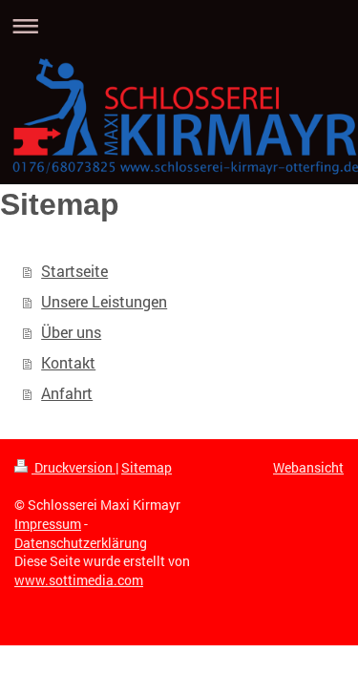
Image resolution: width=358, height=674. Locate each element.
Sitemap (146, 467)
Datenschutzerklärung (80, 543)
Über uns (71, 332)
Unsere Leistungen (104, 301)
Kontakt (68, 362)
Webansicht (308, 467)
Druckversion (74, 467)
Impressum (47, 524)
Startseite (74, 271)
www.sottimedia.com (78, 580)
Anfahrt (67, 393)
